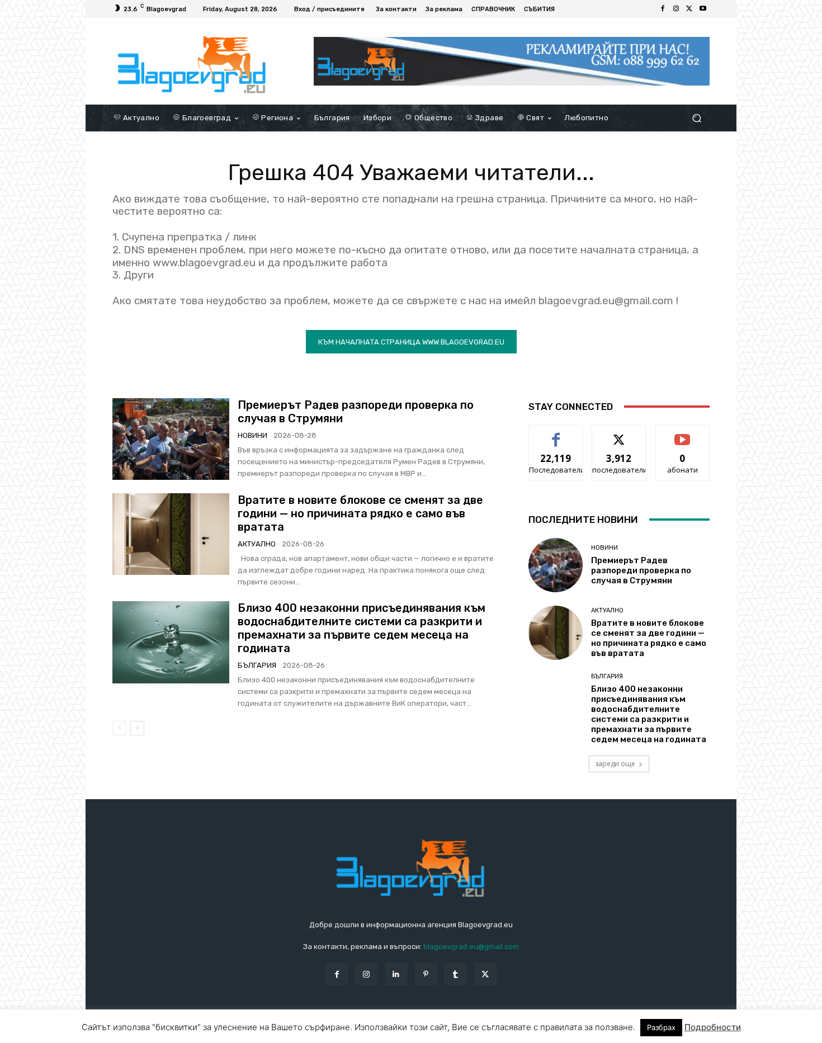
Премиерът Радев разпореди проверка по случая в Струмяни (641, 570)
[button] (696, 118)
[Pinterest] (426, 974)
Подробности (712, 1027)
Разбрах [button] (661, 1027)
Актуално (257, 544)
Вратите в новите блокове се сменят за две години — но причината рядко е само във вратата (360, 513)
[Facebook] (662, 9)
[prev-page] (119, 728)
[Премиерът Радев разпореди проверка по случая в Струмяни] (170, 439)
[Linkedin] (396, 974)
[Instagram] (676, 9)
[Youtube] (703, 9)
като (556, 434)
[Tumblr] (455, 974)
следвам (619, 434)
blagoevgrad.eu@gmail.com (471, 946)
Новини (252, 435)
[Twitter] (689, 9)
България (257, 665)
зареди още (615, 763)
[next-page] (137, 728)
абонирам (683, 434)
